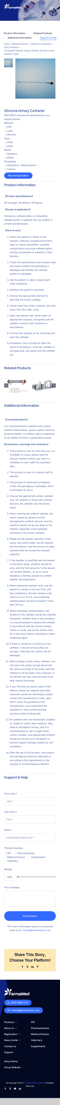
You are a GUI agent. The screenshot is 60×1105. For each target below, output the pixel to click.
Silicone (11, 134)
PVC (9, 126)
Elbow (10, 157)
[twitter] (10, 1089)
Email (8, 829)
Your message (12, 887)
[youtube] (15, 1089)
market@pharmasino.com (36, 930)
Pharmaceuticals (26, 853)
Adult (10, 146)
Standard (12, 153)
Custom (11, 169)
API (9, 853)
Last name (10, 811)
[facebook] (5, 1089)
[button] (6, 385)
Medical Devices (16, 857)
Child (10, 142)
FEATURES (10, 115)
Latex (10, 130)
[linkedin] (20, 1089)
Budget (8, 869)
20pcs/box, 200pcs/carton (21, 165)
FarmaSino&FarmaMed (34, 1083)
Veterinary (12, 861)
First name (10, 793)
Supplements (38, 857)
